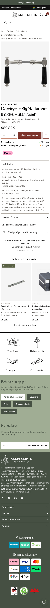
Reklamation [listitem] (9, 411)
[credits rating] (34, 590)
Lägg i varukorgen (30, 135)
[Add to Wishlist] (46, 135)
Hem (3, 31)
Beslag (10, 31)
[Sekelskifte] (25, 460)
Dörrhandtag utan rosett (11, 35)
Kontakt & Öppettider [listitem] (13, 397)
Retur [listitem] (6, 404)
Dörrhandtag (20, 31)
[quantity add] (14, 135)
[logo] (24, 15)
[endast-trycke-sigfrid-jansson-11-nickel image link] (25, 72)
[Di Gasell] (14, 591)
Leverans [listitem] (34, 397)
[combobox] (27, 23)
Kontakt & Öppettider (11, 7)
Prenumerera (35, 445)
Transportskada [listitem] (23, 404)
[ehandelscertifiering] (24, 591)
